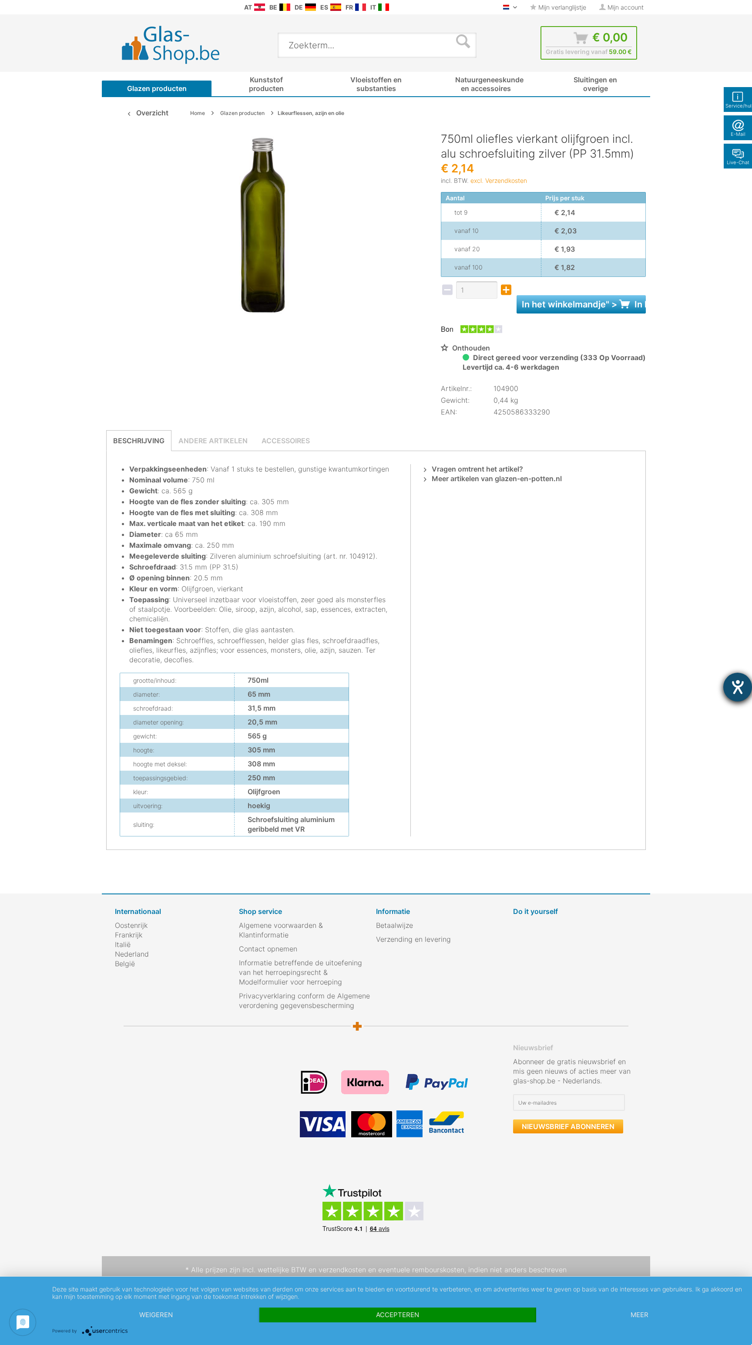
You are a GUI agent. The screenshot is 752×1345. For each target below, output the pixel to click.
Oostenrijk (131, 925)
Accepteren (397, 1315)
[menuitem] (119, 7)
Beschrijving (138, 440)
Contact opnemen (268, 948)
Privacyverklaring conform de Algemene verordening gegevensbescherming (304, 1000)
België (125, 963)
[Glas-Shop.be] (284, 7)
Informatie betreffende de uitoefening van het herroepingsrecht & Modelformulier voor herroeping (300, 972)
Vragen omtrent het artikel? (476, 469)
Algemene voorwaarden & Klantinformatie (281, 930)
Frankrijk (128, 934)
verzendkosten (342, 1269)
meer (639, 1315)
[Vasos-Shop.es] (335, 7)
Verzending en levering (413, 939)
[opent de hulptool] (737, 687)
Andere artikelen (213, 440)
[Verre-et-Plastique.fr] (360, 7)
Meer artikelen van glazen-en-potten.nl (496, 478)
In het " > (584, 304)
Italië (123, 944)
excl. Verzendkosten (498, 180)
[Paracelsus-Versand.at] (259, 7)
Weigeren (156, 1315)
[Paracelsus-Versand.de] (310, 7)
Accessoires (286, 440)
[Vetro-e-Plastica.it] (383, 7)
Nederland (132, 954)
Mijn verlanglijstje (561, 7)
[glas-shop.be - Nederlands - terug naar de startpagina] (176, 45)
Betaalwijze (394, 925)
